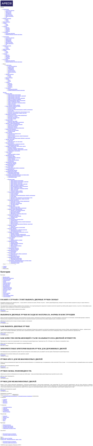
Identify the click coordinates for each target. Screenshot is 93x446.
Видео (7, 19)
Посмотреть (3, 310)
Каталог (5, 92)
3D (6, 17)
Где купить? (5, 32)
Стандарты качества (10, 10)
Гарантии (5, 408)
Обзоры (4, 418)
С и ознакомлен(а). (20, 396)
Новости (7, 27)
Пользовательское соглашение (9, 433)
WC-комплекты (6, 285)
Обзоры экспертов (7, 18)
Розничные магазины (10, 33)
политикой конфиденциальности (10, 396)
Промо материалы (9, 16)
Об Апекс (5, 290)
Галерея (4, 23)
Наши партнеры (6, 21)
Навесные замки (6, 283)
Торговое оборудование (8, 427)
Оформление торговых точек (9, 428)
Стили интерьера (6, 296)
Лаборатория (8, 12)
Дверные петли (6, 280)
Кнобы (4, 281)
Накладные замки (7, 289)
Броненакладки (6, 286)
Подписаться (15, 394)
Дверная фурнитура (7, 287)
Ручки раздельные (7, 279)
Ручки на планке (6, 293)
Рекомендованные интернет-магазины (14, 34)
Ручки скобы (6, 294)
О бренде (5, 26)
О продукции (6, 9)
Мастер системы (9, 15)
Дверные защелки (7, 282)
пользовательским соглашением (25, 396)
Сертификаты (9, 13)
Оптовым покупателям (8, 426)
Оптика (4, 291)
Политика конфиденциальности (10, 435)
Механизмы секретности (8, 278)
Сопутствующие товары (8, 295)
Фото (7, 24)
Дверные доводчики (7, 288)
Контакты (8, 31)
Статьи (7, 20)
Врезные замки (6, 277)
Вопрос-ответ (8, 11)
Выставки (8, 28)
